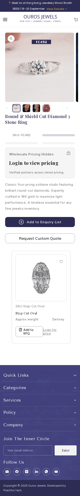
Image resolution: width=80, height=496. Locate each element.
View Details (55, 9)
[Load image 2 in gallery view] (26, 108)
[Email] (7, 471)
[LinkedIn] (36, 471)
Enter (66, 450)
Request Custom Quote (40, 238)
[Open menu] (5, 19)
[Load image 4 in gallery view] (46, 108)
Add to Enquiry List (44, 222)
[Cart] (76, 19)
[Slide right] (67, 108)
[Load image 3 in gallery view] (36, 108)
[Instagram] (26, 471)
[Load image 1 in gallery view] (16, 108)
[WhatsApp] (46, 471)
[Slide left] (6, 108)
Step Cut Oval (26, 313)
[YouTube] (56, 471)
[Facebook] (16, 471)
